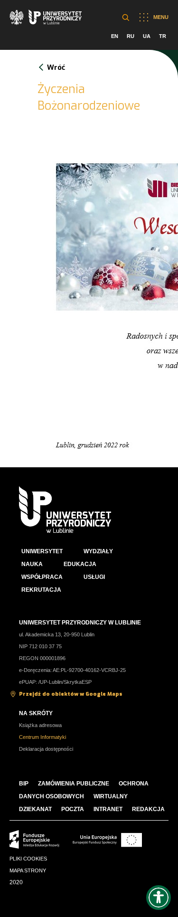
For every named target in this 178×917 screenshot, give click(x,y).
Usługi (94, 577)
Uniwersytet (42, 551)
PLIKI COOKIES (28, 858)
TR (162, 36)
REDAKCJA (148, 809)
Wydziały (98, 551)
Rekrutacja (41, 589)
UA (146, 36)
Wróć (56, 67)
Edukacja (80, 564)
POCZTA (72, 809)
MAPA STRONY (27, 870)
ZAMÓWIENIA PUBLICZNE (73, 783)
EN (114, 36)
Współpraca (42, 577)
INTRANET (108, 809)
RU (130, 36)
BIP (23, 783)
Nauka (32, 564)
